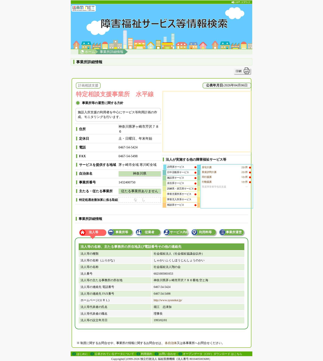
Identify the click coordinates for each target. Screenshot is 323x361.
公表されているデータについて (114, 353)
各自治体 (171, 343)
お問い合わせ (167, 353)
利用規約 (146, 353)
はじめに (82, 353)
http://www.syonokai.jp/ (168, 300)
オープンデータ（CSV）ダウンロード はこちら (212, 353)
